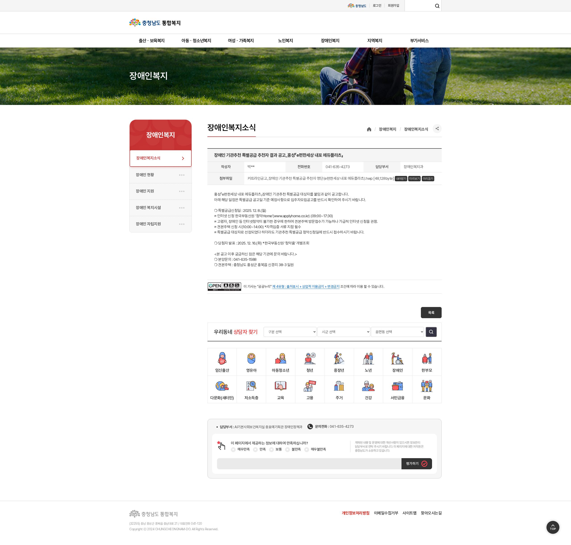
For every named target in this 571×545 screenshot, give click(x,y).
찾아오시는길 (431, 513)
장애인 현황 (145, 174)
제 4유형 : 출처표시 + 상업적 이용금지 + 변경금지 (305, 286)
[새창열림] (357, 5)
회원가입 (393, 6)
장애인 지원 (145, 191)
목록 (431, 313)
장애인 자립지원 (148, 223)
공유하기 (437, 128)
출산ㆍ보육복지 (152, 40)
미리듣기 (428, 178)
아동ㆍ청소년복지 (196, 40)
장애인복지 (330, 40)
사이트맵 (409, 513)
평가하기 (412, 463)
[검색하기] (437, 6)
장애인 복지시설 (148, 207)
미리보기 (414, 178)
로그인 (377, 6)
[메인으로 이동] (154, 23)
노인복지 (285, 40)
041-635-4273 (342, 427)
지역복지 (374, 40)
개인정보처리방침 (356, 513)
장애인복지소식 (148, 158)
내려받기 (401, 178)
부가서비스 (419, 40)
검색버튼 (431, 332)
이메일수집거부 (386, 513)
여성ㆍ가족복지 (241, 40)
